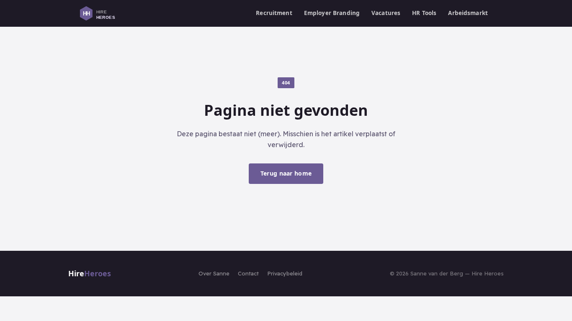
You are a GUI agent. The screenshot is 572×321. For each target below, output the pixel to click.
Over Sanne (213, 273)
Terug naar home (286, 173)
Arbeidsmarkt (468, 13)
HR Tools (424, 13)
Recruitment (274, 13)
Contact (248, 273)
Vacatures (385, 13)
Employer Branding (332, 13)
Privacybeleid (284, 273)
